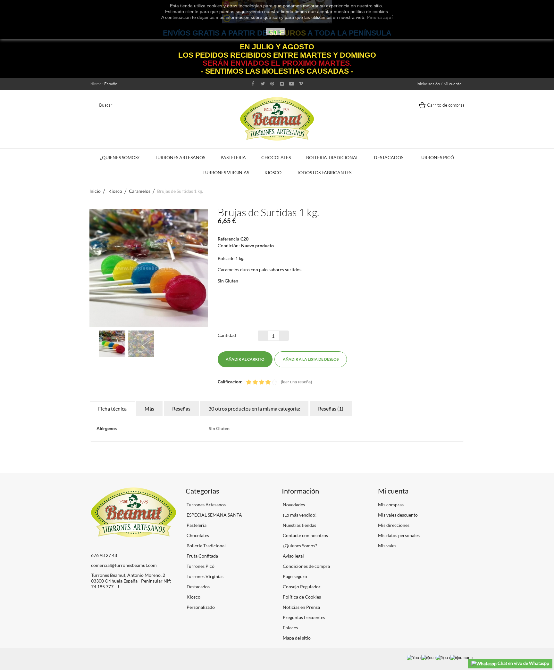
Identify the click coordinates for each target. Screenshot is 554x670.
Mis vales (387, 545)
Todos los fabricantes (324, 172)
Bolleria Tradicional (332, 157)
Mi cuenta (393, 490)
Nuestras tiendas (299, 525)
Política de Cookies (301, 597)
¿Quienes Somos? (119, 157)
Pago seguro (294, 576)
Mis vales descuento (398, 515)
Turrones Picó (436, 157)
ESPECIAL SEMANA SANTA (214, 515)
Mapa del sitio (296, 638)
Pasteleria (233, 157)
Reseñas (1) (330, 408)
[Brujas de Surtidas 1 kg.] (112, 344)
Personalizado (200, 607)
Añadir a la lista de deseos (311, 359)
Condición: (229, 245)
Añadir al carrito (245, 359)
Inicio (95, 191)
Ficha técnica (112, 408)
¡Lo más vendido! (299, 515)
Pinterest (374, 359)
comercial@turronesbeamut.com (124, 565)
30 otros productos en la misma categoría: (254, 408)
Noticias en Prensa (301, 607)
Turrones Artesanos (180, 157)
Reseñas (181, 408)
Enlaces (290, 627)
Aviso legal (293, 556)
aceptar (275, 31)
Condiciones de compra (306, 566)
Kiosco (272, 172)
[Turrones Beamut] (277, 118)
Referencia (228, 238)
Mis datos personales (399, 535)
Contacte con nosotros (305, 535)
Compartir (362, 359)
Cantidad (227, 335)
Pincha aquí (380, 17)
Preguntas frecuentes (303, 617)
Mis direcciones (393, 525)
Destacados (388, 157)
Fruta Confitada (202, 556)
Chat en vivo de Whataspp (523, 663)
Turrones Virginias (226, 172)
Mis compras (391, 504)
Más (149, 408)
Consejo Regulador (301, 586)
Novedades (293, 504)
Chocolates (276, 157)
